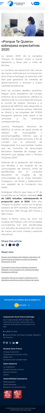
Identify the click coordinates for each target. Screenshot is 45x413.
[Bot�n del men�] (2, 3)
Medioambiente (9, 382)
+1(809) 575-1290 (10, 331)
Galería (6, 375)
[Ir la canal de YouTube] (17, 343)
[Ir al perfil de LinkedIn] (14, 343)
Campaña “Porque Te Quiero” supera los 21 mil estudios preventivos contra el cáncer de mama (20, 279)
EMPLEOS (21, 305)
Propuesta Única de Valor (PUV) (15, 354)
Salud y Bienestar (9, 384)
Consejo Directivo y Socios (13, 369)
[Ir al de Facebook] (4, 343)
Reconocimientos (10, 372)
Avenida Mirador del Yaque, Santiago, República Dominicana (22, 336)
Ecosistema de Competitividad (15, 360)
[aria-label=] (16, 3)
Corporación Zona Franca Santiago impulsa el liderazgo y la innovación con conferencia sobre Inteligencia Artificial (20, 269)
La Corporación (9, 367)
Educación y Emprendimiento (14, 387)
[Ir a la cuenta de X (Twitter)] (11, 343)
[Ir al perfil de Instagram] (7, 343)
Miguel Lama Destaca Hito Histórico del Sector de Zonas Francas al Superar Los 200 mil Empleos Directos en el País (20, 259)
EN (37, 3)
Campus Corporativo (11, 352)
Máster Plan (7, 357)
